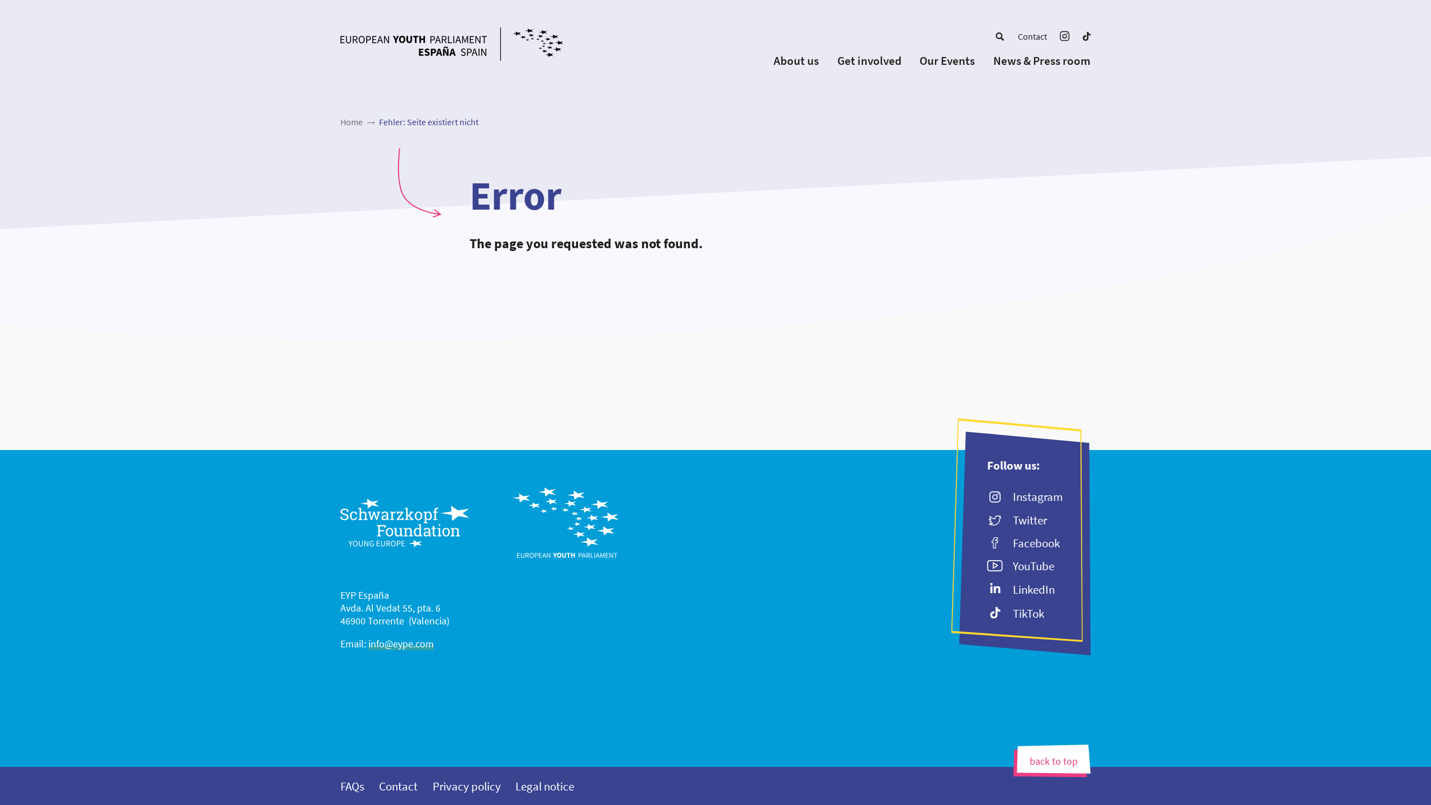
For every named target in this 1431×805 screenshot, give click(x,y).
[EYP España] (474, 45)
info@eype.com (401, 643)
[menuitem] (1000, 36)
